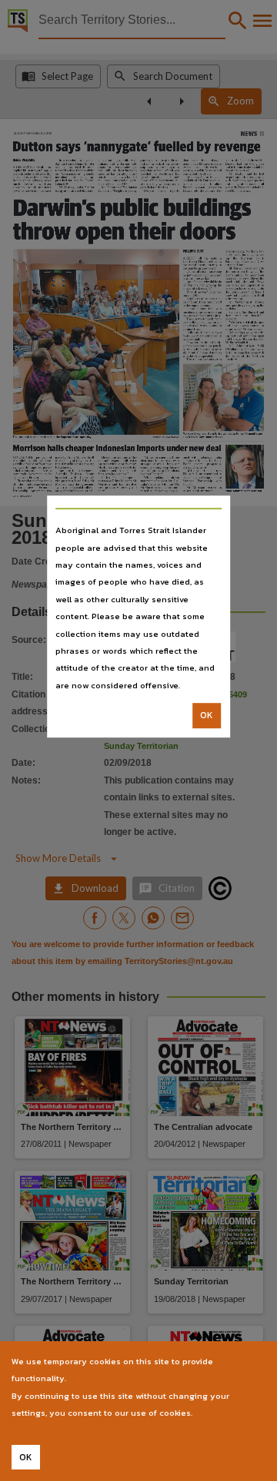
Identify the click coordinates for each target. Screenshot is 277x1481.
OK (206, 715)
